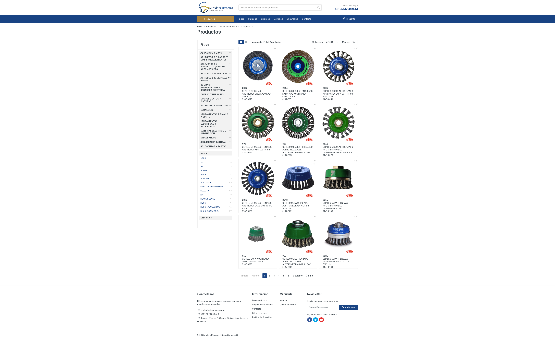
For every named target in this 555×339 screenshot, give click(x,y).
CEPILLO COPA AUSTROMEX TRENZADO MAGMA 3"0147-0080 (255, 262)
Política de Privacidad (262, 317)
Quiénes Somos (259, 300)
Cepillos (246, 26)
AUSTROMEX (206, 182)
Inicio (199, 26)
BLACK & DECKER (208, 199)
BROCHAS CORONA (209, 211)
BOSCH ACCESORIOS (210, 207)
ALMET (203, 170)
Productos (209, 19)
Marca (203, 153)
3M (201, 162)
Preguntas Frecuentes (262, 304)
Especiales (206, 217)
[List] (246, 42)
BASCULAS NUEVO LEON (211, 187)
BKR (202, 195)
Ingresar (283, 300)
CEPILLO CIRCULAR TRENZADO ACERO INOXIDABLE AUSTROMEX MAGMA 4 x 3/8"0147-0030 (297, 151)
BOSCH (203, 203)
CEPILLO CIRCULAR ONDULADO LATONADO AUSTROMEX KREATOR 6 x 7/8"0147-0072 (297, 95)
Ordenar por (318, 42)
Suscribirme (348, 307)
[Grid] (241, 42)
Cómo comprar (259, 313)
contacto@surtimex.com (212, 310)
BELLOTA (204, 191)
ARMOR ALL (206, 178)
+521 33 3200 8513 (345, 9)
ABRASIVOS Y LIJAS (229, 26)
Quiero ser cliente (288, 304)
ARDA (203, 174)
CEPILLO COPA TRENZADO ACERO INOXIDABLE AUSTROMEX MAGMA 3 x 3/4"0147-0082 (296, 263)
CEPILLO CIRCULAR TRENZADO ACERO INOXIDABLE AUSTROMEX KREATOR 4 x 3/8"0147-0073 (338, 151)
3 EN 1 (203, 158)
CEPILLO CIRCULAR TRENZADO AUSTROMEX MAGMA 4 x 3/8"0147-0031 (257, 150)
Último (309, 275)
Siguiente (298, 275)
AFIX (202, 166)
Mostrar (346, 42)
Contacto (256, 309)
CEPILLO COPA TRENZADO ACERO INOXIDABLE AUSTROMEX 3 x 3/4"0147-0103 (335, 207)
